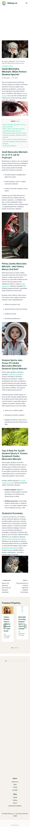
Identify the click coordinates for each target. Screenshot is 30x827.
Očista (15, 797)
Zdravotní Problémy (15, 806)
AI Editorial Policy (15, 825)
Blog (15, 784)
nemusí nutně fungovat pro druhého (14, 539)
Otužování (5, 66)
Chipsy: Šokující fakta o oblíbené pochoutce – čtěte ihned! (7, 624)
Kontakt (15, 790)
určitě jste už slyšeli (14, 374)
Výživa (15, 800)
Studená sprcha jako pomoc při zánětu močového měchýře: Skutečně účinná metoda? (15, 135)
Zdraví (11, 66)
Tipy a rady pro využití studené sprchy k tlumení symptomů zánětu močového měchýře (15, 141)
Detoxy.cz (15, 782)
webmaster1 (7, 78)
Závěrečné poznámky (9, 145)
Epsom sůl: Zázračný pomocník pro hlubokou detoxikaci (6, 586)
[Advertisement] (15, 22)
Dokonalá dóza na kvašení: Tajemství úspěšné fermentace (22, 586)
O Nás (15, 787)
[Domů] (2, 61)
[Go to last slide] (4, 626)
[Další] (25, 626)
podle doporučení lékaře (10, 548)
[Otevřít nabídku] (26, 3)
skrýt (17, 121)
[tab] (13, 647)
